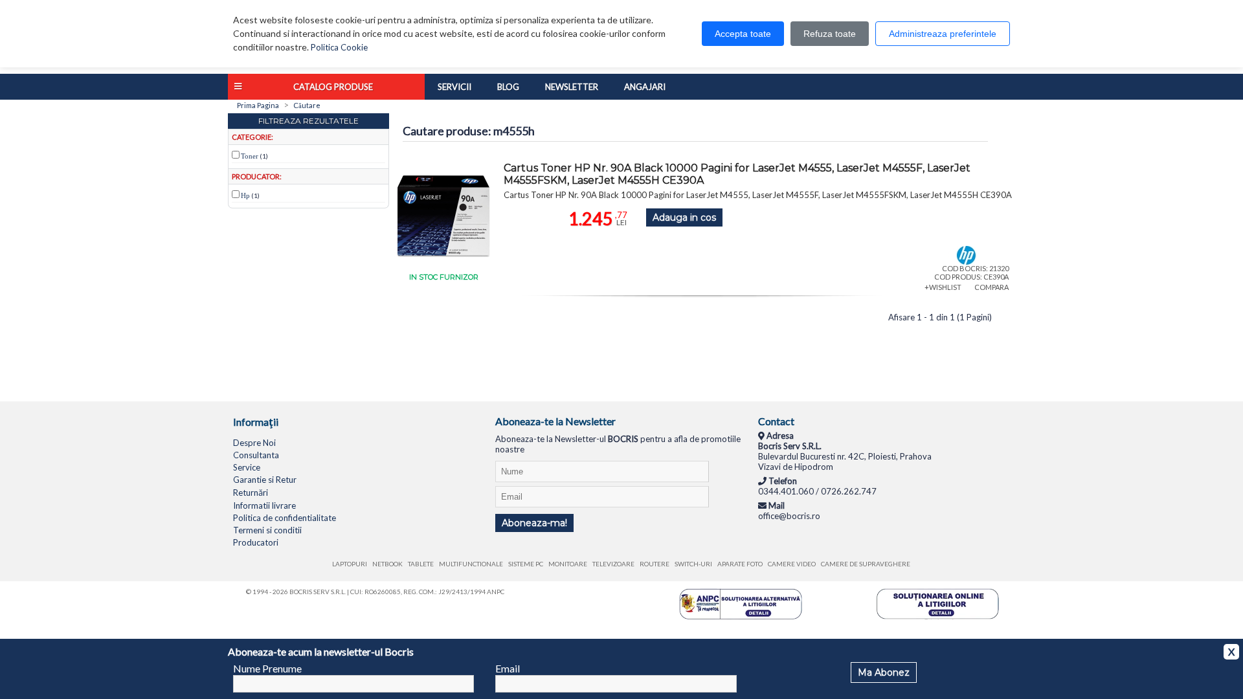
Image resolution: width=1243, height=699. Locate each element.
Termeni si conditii (267, 530)
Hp (245, 195)
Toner (249, 156)
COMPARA (991, 287)
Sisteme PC (525, 564)
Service (246, 467)
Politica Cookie (339, 47)
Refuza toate (829, 33)
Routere (654, 564)
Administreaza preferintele (942, 33)
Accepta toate (743, 33)
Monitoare (567, 564)
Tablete (421, 564)
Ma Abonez (884, 672)
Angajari (645, 87)
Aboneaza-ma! (534, 523)
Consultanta (256, 455)
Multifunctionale (471, 564)
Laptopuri (349, 564)
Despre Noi (254, 443)
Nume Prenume (267, 668)
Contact (776, 421)
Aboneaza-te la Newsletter (555, 421)
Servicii (454, 87)
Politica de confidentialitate (284, 518)
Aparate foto (740, 564)
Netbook (387, 564)
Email (507, 668)
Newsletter (571, 87)
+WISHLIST (942, 287)
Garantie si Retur (265, 479)
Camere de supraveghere (865, 564)
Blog (508, 87)
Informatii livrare (264, 505)
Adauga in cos (684, 217)
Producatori (255, 542)
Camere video (792, 564)
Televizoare (613, 564)
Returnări (250, 492)
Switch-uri (693, 564)
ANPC (495, 591)
